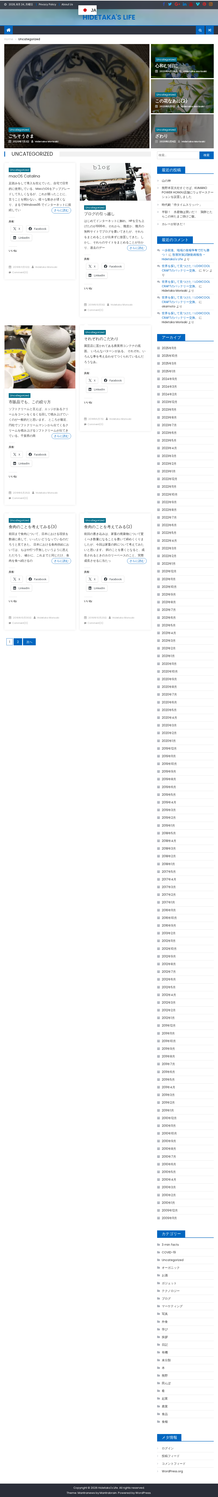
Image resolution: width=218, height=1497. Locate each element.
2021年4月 (169, 633)
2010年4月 (169, 1179)
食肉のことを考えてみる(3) (33, 526)
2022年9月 (169, 502)
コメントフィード (174, 1463)
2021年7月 (169, 610)
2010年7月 (169, 1156)
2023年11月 (169, 409)
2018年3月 (169, 848)
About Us (67, 4)
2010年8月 (169, 1149)
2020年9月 (169, 679)
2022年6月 (169, 525)
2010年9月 (169, 1141)
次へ (29, 642)
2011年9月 (168, 1049)
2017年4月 (169, 879)
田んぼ (166, 1383)
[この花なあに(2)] (182, 102)
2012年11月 (169, 941)
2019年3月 (169, 810)
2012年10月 (169, 949)
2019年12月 (169, 748)
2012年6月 (169, 979)
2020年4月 (169, 718)
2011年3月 (168, 1095)
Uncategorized (19, 170)
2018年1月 (168, 864)
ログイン (168, 1448)
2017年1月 (168, 902)
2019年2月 (169, 818)
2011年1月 (168, 1110)
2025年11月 (169, 348)
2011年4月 (168, 1087)
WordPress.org (172, 1471)
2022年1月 (169, 563)
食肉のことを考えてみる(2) (108, 526)
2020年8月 (169, 687)
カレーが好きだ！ (174, 224)
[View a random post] (210, 30)
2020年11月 (169, 664)
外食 (165, 1322)
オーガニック (171, 1268)
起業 (165, 1398)
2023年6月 (169, 433)
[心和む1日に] (182, 67)
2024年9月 (169, 379)
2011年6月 (168, 1072)
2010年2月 (169, 1195)
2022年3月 (169, 548)
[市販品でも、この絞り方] (39, 357)
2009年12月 (170, 1210)
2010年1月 (168, 1203)
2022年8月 (169, 510)
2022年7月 (169, 517)
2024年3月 (169, 386)
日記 (165, 1345)
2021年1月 (168, 656)
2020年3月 (169, 725)
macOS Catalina (24, 176)
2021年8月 (169, 602)
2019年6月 (169, 787)
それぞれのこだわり (101, 338)
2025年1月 (169, 371)
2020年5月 (169, 710)
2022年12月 (169, 479)
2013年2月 (169, 933)
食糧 (165, 1422)
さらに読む (61, 210)
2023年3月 (169, 456)
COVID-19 (169, 1252)
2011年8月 (168, 1056)
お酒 (165, 1275)
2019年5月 (169, 795)
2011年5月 (168, 1079)
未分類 (166, 1360)
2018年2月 (169, 856)
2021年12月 (169, 571)
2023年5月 (169, 440)
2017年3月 (169, 887)
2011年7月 (168, 1064)
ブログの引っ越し (99, 213)
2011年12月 (169, 1025)
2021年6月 (169, 618)
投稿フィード (171, 1456)
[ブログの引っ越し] (115, 182)
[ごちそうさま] (76, 97)
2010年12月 (169, 1118)
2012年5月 (169, 987)
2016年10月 (169, 918)
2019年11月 (169, 756)
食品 (165, 1414)
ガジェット (169, 1283)
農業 (165, 1406)
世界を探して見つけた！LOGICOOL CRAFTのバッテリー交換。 (186, 268)
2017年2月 (169, 895)
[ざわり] (182, 137)
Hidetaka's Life (109, 17)
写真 (165, 1314)
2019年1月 (168, 825)
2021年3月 (169, 641)
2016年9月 (169, 925)
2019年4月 (169, 802)
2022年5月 (169, 533)
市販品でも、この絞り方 (30, 401)
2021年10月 (169, 587)
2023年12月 (169, 402)
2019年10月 (169, 764)
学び (165, 1329)
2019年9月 (169, 771)
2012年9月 (169, 956)
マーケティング (172, 1306)
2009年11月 (169, 1218)
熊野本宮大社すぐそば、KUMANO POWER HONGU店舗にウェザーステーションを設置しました (188, 192)
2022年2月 (169, 556)
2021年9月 (169, 594)
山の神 (166, 181)
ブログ (166, 1298)
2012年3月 (169, 1002)
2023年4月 (169, 448)
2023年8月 (169, 417)
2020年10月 (170, 671)
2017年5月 (169, 872)
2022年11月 (169, 486)
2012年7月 (169, 972)
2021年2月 (169, 648)
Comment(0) (20, 272)
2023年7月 (169, 425)
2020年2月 (169, 733)
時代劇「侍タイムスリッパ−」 (182, 205)
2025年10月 (170, 356)
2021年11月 (169, 579)
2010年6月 (169, 1164)
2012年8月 (169, 964)
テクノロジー (171, 1291)
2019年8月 (169, 779)
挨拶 (165, 1337)
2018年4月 (169, 841)
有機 (165, 1352)
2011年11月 (168, 1033)
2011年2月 (168, 1102)
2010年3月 (169, 1187)
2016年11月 (169, 910)
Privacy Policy (47, 4)
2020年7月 (169, 694)
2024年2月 (169, 394)
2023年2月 (169, 463)
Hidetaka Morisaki (46, 267)
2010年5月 (169, 1172)
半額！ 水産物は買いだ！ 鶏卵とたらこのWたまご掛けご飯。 (187, 214)
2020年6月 (169, 702)
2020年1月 (169, 741)
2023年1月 (169, 471)
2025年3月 (169, 363)
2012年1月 (168, 1018)
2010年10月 (169, 1133)
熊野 (165, 1375)
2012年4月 (169, 995)
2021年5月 (169, 625)
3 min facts (170, 1245)
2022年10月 (170, 494)
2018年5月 (169, 833)
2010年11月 (169, 1126)
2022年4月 (169, 541)
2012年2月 (169, 1010)
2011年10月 (169, 1041)
